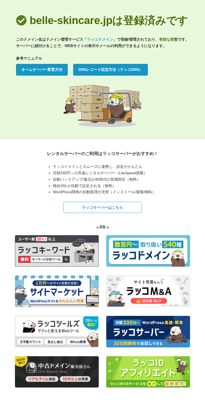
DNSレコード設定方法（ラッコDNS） (110, 69)
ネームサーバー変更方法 (41, 69)
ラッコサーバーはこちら (102, 207)
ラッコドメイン (100, 39)
